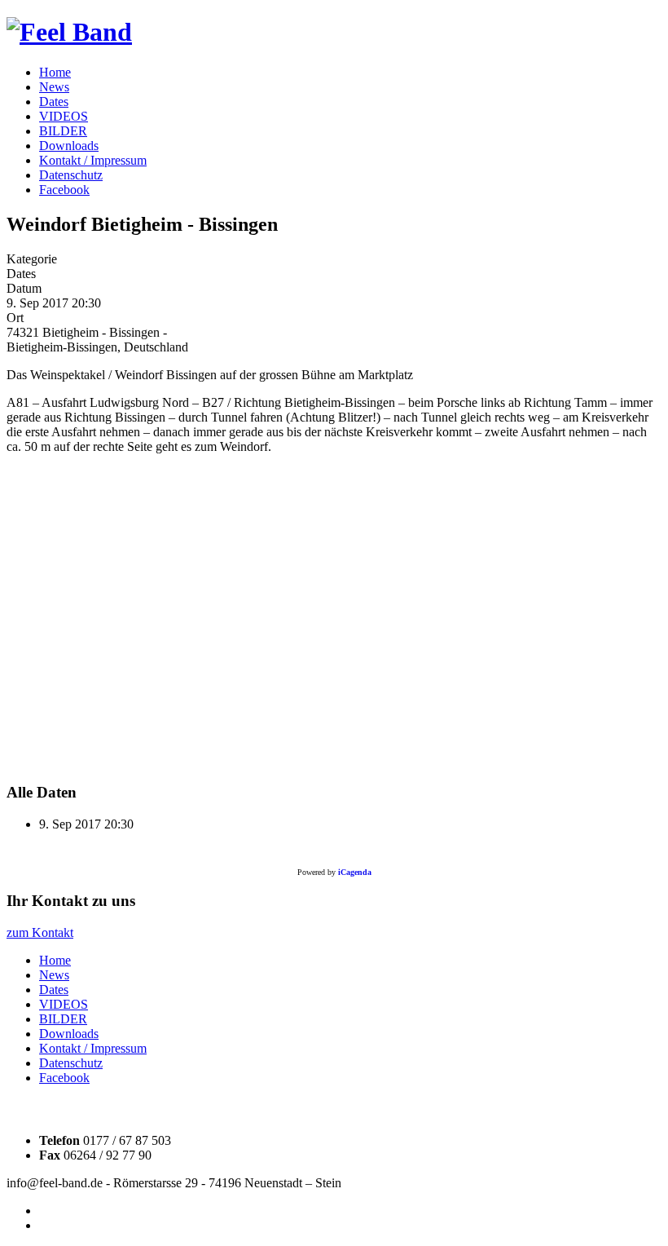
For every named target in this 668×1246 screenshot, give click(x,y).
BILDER (63, 131)
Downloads (69, 145)
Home (55, 72)
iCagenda (354, 872)
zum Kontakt (40, 932)
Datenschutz (71, 175)
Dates (53, 101)
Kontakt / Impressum (93, 160)
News (54, 87)
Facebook (64, 190)
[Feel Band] (69, 31)
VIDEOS (63, 116)
